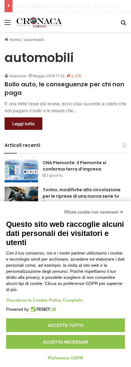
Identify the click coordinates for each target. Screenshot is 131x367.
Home (14, 39)
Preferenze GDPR (65, 357)
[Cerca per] (123, 24)
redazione (17, 76)
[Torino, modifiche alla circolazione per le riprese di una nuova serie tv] (21, 198)
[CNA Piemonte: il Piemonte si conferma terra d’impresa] (21, 171)
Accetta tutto (65, 325)
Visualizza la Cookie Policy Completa (44, 300)
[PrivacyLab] (42, 309)
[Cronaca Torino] (39, 22)
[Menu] (8, 24)
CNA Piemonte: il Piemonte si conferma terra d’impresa (74, 166)
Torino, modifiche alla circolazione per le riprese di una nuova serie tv (82, 193)
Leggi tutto (23, 123)
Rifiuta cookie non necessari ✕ (93, 211)
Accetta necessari (65, 342)
